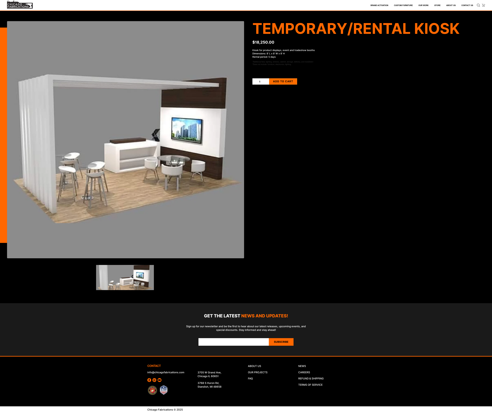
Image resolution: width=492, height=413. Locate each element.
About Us (451, 5)
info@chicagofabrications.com (165, 372)
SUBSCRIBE (281, 341)
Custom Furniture (403, 5)
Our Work (423, 5)
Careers (304, 372)
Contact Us (467, 5)
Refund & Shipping (311, 378)
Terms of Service (310, 384)
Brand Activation (379, 5)
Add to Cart (283, 81)
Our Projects (258, 372)
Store (437, 5)
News (302, 366)
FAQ (250, 378)
